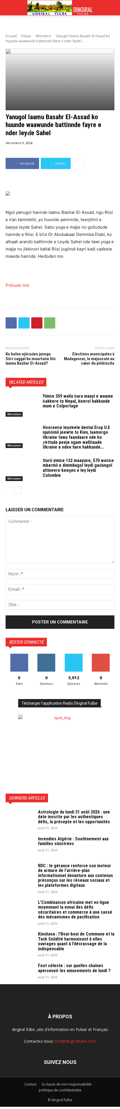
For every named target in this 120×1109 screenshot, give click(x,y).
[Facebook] (11, 323)
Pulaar (26, 36)
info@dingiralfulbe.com (75, 1041)
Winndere (43, 36)
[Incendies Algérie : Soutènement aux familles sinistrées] (19, 846)
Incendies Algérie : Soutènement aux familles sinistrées (73, 841)
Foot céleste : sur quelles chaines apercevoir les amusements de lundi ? (74, 968)
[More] (78, 163)
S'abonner (101, 656)
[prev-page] (9, 490)
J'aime (19, 656)
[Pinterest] (36, 323)
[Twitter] (24, 323)
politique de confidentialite (60, 1090)
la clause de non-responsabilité (67, 1084)
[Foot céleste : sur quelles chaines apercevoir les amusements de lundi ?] (19, 973)
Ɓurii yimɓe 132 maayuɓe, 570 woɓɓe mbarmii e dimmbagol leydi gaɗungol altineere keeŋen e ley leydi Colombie (78, 468)
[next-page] (18, 490)
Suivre (46, 656)
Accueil (11, 36)
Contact (30, 1084)
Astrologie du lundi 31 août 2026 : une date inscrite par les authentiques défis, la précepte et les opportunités (74, 816)
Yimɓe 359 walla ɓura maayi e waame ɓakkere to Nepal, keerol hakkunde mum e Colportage (78, 401)
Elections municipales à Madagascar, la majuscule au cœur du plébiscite (89, 358)
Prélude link (17, 285)
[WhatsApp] (49, 323)
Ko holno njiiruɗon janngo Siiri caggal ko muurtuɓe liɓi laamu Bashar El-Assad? (31, 358)
